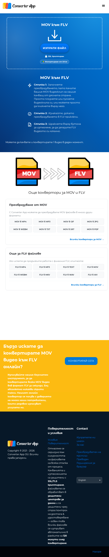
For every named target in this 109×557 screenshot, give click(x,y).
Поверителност (58, 443)
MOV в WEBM (20, 229)
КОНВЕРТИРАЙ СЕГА (81, 361)
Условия (53, 440)
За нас (80, 444)
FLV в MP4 (20, 267)
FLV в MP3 (44, 267)
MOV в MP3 (44, 221)
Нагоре (97, 551)
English (82, 480)
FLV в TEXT (68, 267)
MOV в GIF (68, 221)
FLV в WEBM (20, 275)
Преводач (83, 459)
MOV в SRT (68, 229)
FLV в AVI (92, 275)
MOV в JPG (92, 221)
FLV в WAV (68, 275)
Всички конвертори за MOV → (87, 239)
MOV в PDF (92, 229)
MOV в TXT (44, 229)
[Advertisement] (54, 317)
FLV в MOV (92, 267)
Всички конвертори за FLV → (87, 285)
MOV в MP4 (20, 221)
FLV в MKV (44, 275)
